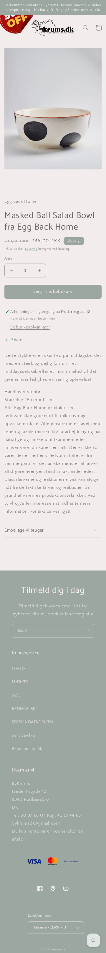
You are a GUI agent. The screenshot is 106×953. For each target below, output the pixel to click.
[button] (85, 27)
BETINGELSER (25, 709)
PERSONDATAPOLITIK (33, 722)
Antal (8, 258)
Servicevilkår (24, 735)
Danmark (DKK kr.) (50, 927)
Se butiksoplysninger (30, 327)
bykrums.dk (58, 949)
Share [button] (16, 340)
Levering (31, 249)
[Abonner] (87, 631)
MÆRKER (20, 682)
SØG (16, 695)
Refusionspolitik (27, 748)
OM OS (19, 668)
